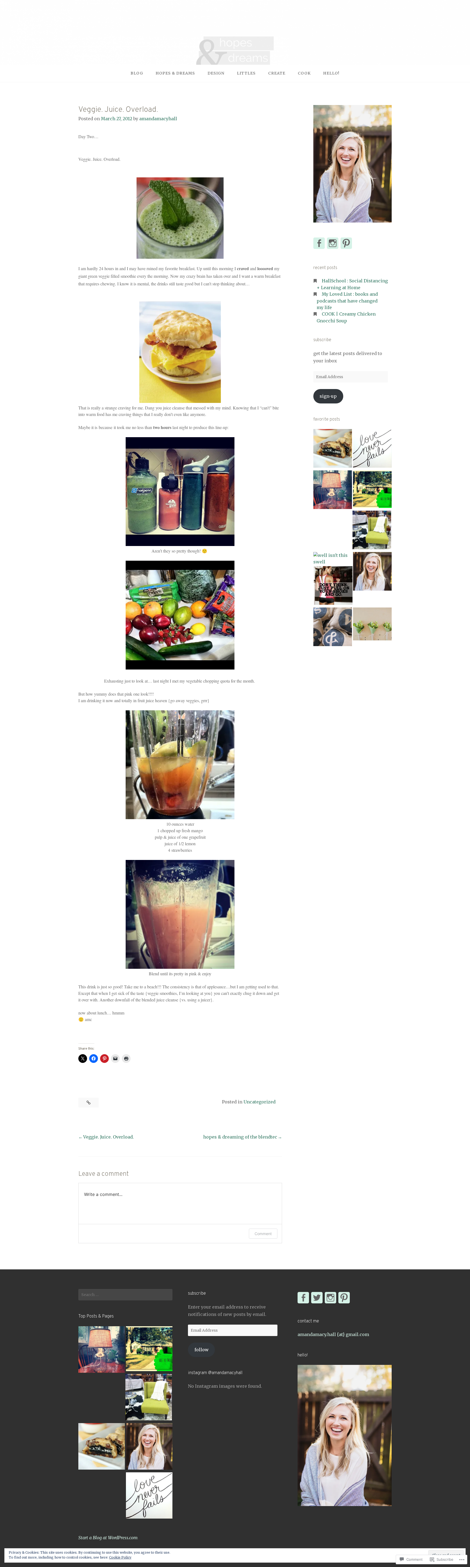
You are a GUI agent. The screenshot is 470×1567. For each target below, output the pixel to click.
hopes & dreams (175, 73)
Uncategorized (259, 1102)
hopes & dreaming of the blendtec (240, 1137)
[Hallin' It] (372, 489)
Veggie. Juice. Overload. (108, 1137)
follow (201, 1349)
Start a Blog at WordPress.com (108, 1537)
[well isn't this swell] (332, 558)
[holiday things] (372, 572)
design (216, 73)
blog (137, 73)
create (276, 73)
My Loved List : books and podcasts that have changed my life (347, 300)
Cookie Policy (120, 1557)
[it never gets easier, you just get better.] (333, 586)
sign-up (328, 396)
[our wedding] (372, 624)
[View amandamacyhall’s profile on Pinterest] (346, 243)
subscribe (322, 340)
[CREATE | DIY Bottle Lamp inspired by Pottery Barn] (332, 490)
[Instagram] (330, 1297)
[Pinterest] (344, 1297)
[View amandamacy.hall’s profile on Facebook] (319, 243)
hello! (331, 73)
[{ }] (372, 449)
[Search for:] (125, 1294)
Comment (263, 1233)
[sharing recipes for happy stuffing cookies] (332, 449)
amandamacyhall (158, 118)
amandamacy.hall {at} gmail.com (333, 1334)
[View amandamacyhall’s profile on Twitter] (317, 1297)
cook (304, 73)
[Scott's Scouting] (371, 531)
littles (246, 73)
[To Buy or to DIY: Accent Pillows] (332, 627)
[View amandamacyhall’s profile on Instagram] (332, 243)
